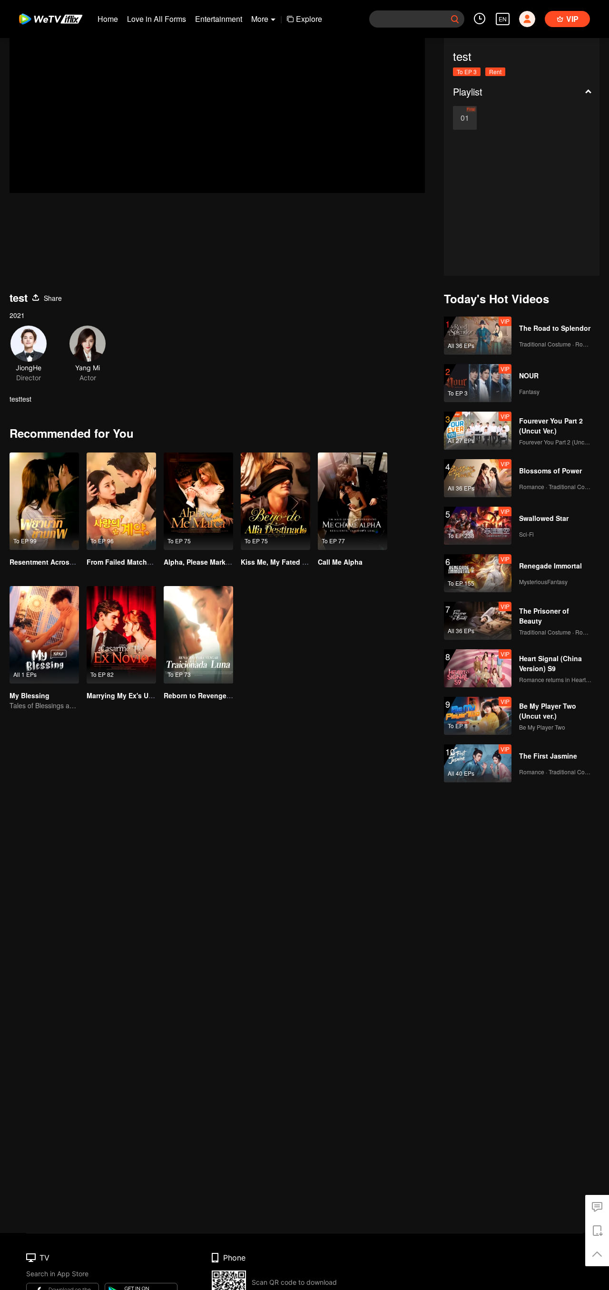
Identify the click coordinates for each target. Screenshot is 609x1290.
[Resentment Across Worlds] (44, 501)
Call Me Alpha (340, 562)
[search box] (455, 19)
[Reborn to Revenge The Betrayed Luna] (198, 635)
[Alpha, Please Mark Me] (198, 501)
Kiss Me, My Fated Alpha (281, 562)
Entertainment (218, 18)
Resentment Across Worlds (54, 562)
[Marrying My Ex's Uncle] (121, 635)
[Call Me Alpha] (352, 501)
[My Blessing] (44, 635)
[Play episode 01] (465, 118)
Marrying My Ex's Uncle (124, 695)
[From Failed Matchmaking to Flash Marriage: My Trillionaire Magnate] (121, 501)
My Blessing (29, 695)
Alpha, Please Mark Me (200, 562)
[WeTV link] (51, 19)
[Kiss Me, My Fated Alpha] (275, 501)
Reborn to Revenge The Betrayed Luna (227, 695)
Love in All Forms (156, 18)
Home (108, 18)
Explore (309, 18)
